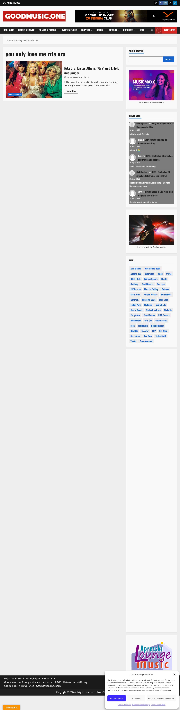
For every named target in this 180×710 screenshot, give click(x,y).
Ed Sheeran (135, 289)
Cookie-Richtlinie (124, 705)
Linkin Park (135, 305)
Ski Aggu (163, 331)
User (142, 30)
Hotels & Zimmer (26, 30)
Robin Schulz (161, 320)
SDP (154, 331)
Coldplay (134, 284)
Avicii (160, 273)
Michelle (168, 310)
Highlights (8, 30)
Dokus (99, 30)
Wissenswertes (15, 94)
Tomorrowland (146, 341)
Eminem (165, 289)
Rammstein (135, 320)
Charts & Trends (47, 30)
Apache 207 (135, 273)
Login (7, 678)
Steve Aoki (135, 336)
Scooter (145, 331)
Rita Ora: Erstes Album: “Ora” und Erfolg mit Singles (34, 79)
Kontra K (134, 299)
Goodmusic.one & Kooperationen (22, 682)
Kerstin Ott (166, 294)
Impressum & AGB (158, 705)
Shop (31, 685)
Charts (164, 279)
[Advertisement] (151, 464)
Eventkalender (69, 30)
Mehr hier (72, 92)
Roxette (134, 331)
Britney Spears (151, 279)
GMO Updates (142, 123)
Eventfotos (169, 30)
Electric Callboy (151, 289)
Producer (128, 30)
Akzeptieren (116, 698)
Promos (113, 30)
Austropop (149, 273)
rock (132, 325)
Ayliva (168, 273)
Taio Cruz (148, 336)
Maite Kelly (161, 305)
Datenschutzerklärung (141, 705)
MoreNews (103, 692)
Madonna (148, 305)
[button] (174, 674)
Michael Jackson (153, 310)
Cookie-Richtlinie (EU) (15, 685)
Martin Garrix (136, 310)
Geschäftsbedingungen (48, 685)
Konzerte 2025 (149, 299)
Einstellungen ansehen (161, 698)
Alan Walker (135, 268)
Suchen (168, 59)
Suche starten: (136, 51)
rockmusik (143, 325)
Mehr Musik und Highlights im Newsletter (34, 678)
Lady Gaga (163, 299)
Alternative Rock (152, 268)
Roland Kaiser (157, 325)
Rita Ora (148, 320)
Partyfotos (135, 315)
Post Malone (149, 315)
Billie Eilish (135, 279)
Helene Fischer (151, 294)
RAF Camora (163, 315)
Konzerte (85, 30)
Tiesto (133, 341)
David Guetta (147, 284)
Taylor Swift (161, 336)
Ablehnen (136, 698)
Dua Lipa (161, 284)
